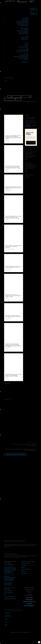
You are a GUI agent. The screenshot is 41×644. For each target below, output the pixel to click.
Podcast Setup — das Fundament (22, 22)
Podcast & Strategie (24, 20)
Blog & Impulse (24, 565)
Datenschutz (30, 601)
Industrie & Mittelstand (8, 592)
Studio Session (25, 29)
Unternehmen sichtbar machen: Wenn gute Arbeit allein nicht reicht (13, 316)
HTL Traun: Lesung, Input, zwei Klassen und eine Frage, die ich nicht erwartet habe (31, 166)
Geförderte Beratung (8, 571)
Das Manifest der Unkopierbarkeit (22, 51)
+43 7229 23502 (32, 1)
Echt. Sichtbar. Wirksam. (29, 175)
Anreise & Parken (29, 597)
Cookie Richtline (29, 603)
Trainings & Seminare (24, 39)
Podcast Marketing (8, 190)
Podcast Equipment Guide (26, 569)
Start (27, 17)
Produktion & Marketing (24, 28)
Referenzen (26, 44)
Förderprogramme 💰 (26, 96)
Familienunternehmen (8, 590)
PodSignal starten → (31, 143)
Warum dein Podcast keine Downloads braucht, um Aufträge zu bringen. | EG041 (13, 295)
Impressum (25, 601)
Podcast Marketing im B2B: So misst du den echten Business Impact (13, 267)
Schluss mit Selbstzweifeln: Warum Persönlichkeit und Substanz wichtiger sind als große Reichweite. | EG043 (13, 137)
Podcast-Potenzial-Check (24, 55)
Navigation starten (29, 599)
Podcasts (18, 99)
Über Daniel (23, 571)
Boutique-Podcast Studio (8, 572)
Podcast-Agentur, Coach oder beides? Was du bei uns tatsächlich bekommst (13, 246)
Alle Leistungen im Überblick (9, 564)
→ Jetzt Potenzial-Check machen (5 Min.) (15, 454)
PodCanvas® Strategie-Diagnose (22, 21)
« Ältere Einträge (7, 383)
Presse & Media (24, 573)
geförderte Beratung (24, 25)
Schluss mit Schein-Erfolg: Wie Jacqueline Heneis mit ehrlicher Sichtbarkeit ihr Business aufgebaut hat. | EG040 (13, 345)
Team (27, 48)
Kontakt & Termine (25, 61)
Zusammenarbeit (25, 18)
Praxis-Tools (26, 53)
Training (26, 36)
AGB (34, 601)
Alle (9, 96)
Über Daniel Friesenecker (23, 47)
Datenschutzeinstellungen (29, 605)
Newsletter (23, 567)
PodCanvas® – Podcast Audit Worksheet (21, 56)
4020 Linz (10, 1)
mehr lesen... (7, 141)
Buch (27, 42)
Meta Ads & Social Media (23, 32)
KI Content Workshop (24, 37)
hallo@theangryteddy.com (22, 1)
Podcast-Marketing (16, 96)
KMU (5, 594)
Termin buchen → (28, 125)
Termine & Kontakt (33, 11)
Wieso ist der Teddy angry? (23, 49)
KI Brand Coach (25, 59)
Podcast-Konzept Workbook (23, 57)
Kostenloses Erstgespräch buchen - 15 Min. (15, 550)
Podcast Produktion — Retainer (22, 24)
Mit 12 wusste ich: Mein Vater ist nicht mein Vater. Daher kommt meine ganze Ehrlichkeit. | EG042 (12, 167)
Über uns (26, 45)
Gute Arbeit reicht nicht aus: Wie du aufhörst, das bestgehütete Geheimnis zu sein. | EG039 (13, 375)
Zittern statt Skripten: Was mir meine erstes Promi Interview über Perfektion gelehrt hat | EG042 (13, 217)
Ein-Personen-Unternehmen (9, 596)
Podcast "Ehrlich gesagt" (25, 563)
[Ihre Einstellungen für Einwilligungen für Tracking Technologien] (39, 642)
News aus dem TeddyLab (9, 99)
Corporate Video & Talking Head (22, 30)
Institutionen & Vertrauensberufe (10, 598)
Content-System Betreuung (23, 33)
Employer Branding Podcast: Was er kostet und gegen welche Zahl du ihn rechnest (13, 187)
